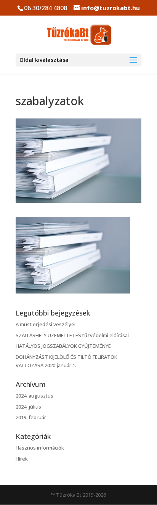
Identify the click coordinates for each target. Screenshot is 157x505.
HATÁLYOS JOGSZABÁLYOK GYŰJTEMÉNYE (63, 345)
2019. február (31, 417)
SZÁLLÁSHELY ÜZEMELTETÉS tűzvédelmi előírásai (72, 335)
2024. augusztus (34, 395)
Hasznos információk (40, 447)
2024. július (28, 406)
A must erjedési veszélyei (45, 324)
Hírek (22, 458)
